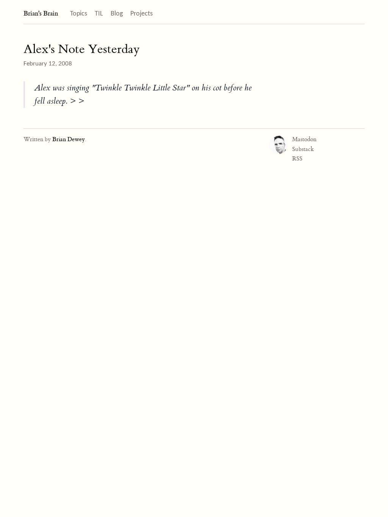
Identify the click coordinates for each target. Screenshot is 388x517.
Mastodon (304, 139)
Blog (117, 13)
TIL (99, 13)
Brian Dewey (68, 139)
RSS (297, 158)
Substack (303, 149)
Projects (141, 13)
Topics (78, 13)
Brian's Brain (40, 13)
